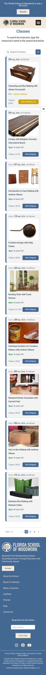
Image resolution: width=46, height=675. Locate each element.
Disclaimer (32, 653)
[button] (38, 22)
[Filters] (38, 52)
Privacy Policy (10, 653)
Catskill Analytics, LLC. (32, 668)
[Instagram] (16, 645)
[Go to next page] (39, 532)
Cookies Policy (21, 653)
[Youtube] (29, 645)
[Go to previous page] (22, 532)
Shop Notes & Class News (23, 620)
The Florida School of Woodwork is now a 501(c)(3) (23, 4)
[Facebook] (23, 645)
